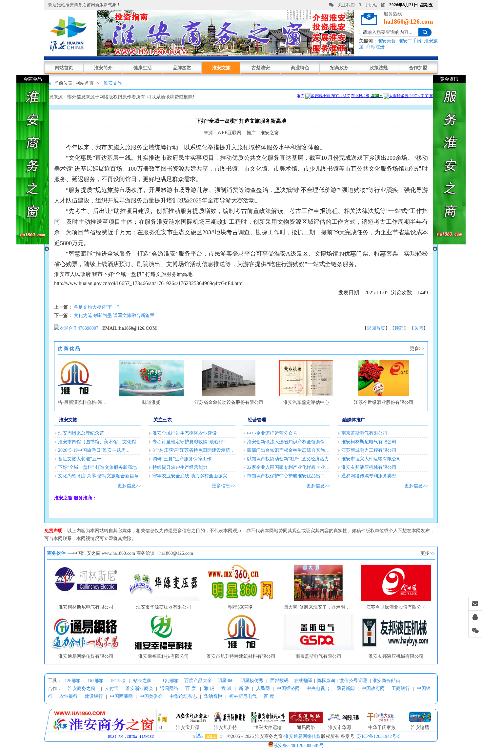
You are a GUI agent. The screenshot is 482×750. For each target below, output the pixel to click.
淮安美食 (386, 40)
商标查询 (326, 680)
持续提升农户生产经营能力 (180, 467)
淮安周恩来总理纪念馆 (81, 433)
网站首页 (64, 67)
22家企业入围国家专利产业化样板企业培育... (288, 467)
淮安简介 (103, 67)
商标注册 (375, 46)
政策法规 (379, 67)
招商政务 (339, 67)
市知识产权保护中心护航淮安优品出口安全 (288, 475)
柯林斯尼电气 (243, 696)
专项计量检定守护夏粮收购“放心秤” (188, 441)
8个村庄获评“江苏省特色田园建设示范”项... (193, 450)
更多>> (417, 348)
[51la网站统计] (199, 736)
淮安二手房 (409, 40)
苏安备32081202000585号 (298, 745)
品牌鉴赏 (182, 67)
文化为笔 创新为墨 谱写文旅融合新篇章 (114, 315)
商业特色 (300, 67)
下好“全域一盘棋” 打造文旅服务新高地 (97, 467)
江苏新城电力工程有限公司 (368, 450)
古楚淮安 (260, 67)
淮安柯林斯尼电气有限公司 (368, 441)
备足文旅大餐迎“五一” (96, 307)
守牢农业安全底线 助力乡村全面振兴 (189, 475)
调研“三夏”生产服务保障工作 (181, 458)
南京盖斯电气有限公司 (364, 433)
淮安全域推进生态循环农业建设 (184, 433)
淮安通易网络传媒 (302, 736)
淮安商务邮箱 (386, 680)
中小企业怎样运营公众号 (272, 433)
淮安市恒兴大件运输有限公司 (371, 458)
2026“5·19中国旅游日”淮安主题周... (94, 450)
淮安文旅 (221, 67)
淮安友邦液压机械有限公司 (368, 467)
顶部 (399, 328)
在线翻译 (303, 680)
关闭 (418, 328)
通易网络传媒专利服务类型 (368, 475)
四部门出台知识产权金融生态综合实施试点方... (288, 450)
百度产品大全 (198, 680)
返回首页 (376, 328)
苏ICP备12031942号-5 (378, 736)
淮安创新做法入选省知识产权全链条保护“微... (288, 441)
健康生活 (142, 67)
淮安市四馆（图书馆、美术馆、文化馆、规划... (99, 441)
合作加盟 (418, 67)
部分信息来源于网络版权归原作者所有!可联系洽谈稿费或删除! (130, 96)
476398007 (88, 328)
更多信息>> (129, 485)
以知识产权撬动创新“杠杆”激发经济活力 (288, 458)
